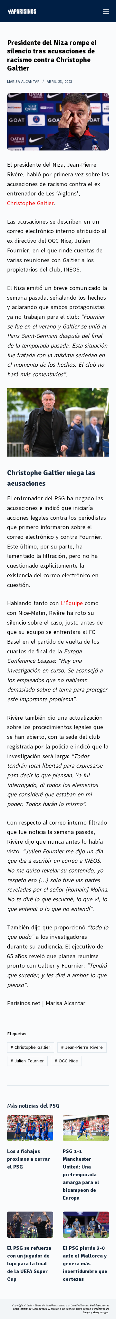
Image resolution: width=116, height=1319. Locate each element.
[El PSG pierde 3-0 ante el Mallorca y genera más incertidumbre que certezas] (86, 1225)
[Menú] (106, 11)
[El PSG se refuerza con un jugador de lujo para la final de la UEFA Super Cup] (30, 1225)
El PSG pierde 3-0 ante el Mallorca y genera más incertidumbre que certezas (85, 1263)
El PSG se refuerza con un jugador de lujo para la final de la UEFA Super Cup (29, 1263)
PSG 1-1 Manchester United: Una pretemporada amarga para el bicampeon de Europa (81, 1174)
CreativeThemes (79, 1305)
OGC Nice (66, 1061)
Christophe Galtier (30, 203)
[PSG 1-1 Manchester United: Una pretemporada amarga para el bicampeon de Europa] (86, 1128)
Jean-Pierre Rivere (82, 1047)
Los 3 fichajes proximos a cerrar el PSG (28, 1159)
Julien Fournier (27, 1061)
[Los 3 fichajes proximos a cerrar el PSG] (30, 1128)
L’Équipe (72, 603)
